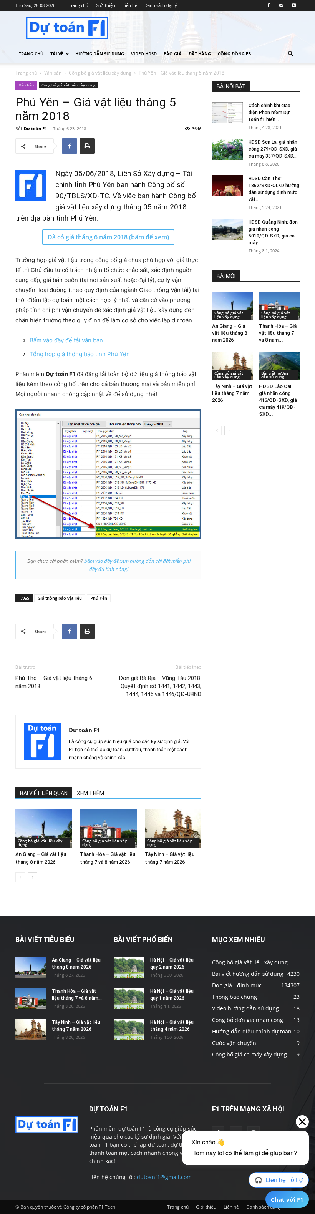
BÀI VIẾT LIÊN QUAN (44, 793)
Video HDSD (144, 53)
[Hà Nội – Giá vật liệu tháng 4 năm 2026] (129, 1029)
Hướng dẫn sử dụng (99, 53)
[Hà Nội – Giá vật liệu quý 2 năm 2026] (129, 967)
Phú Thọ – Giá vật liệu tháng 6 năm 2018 (53, 682)
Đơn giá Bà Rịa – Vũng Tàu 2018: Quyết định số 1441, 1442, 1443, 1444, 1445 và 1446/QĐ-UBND (160, 686)
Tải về (56, 53)
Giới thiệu (105, 5)
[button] (290, 54)
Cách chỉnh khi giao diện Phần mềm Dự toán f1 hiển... (269, 112)
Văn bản (52, 73)
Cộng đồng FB (234, 53)
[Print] (87, 146)
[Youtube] (294, 5)
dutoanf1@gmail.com (164, 1177)
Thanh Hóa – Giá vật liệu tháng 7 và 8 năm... (278, 333)
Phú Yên (98, 598)
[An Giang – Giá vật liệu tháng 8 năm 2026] (43, 828)
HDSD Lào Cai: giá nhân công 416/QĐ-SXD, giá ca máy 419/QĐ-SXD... (278, 400)
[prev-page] (20, 877)
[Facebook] (268, 5)
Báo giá (173, 53)
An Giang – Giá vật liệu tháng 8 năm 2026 (229, 333)
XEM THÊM (90, 793)
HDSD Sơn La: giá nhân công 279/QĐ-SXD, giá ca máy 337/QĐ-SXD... (273, 149)
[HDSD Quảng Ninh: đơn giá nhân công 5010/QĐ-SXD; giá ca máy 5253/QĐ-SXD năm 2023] (227, 229)
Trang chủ (78, 5)
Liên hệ (130, 5)
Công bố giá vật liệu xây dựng (100, 73)
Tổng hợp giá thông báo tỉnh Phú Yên (80, 354)
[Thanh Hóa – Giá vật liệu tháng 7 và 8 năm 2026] (108, 828)
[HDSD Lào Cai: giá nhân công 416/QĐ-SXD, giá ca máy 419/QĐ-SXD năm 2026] (279, 366)
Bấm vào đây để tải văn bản (66, 340)
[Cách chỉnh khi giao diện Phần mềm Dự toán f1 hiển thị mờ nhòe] (227, 112)
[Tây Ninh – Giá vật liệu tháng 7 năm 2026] (173, 828)
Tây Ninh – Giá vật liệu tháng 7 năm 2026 (232, 393)
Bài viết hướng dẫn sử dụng (274, 375)
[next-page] (32, 877)
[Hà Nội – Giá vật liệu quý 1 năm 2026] (129, 998)
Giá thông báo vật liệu (60, 598)
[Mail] (281, 5)
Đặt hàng (200, 53)
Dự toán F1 (35, 128)
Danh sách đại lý (160, 5)
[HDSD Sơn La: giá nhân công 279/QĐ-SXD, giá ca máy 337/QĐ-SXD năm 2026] (227, 149)
